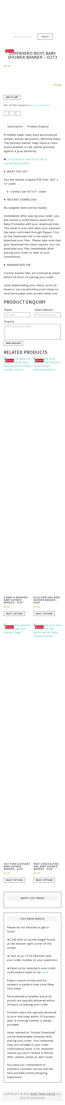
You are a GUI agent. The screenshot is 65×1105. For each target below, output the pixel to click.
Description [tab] (15, 126)
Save (11, 51)
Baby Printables (32, 11)
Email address (44, 309)
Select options (14, 613)
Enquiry (9, 321)
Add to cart (12, 97)
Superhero (45, 105)
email (44, 972)
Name (8, 309)
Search (45, 36)
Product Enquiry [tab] (38, 126)
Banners (34, 105)
